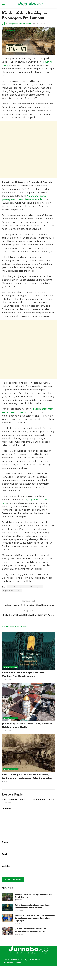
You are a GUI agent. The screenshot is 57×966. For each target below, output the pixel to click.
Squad (23, 960)
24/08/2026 (19, 923)
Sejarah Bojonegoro (12, 591)
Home (4, 960)
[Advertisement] (28, 149)
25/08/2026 (7, 679)
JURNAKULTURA (10, 667)
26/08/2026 (19, 900)
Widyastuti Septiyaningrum (20, 23)
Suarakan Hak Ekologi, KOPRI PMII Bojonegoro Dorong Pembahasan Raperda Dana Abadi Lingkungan (35, 918)
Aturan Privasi (34, 960)
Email (5, 854)
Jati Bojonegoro (34, 587)
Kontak (19, 963)
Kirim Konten (7, 963)
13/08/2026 (6, 781)
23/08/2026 (7, 730)
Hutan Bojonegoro (16, 587)
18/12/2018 (41, 23)
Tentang (13, 960)
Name (6, 842)
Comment (8, 808)
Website (6, 866)
